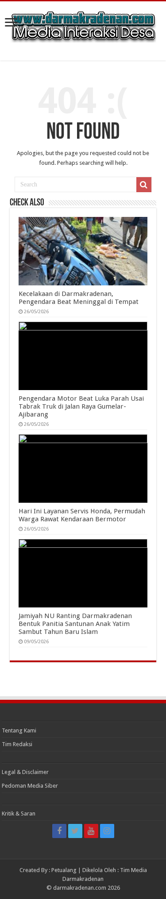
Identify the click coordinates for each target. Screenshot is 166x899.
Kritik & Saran (18, 813)
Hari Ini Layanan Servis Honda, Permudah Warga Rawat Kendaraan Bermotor (82, 515)
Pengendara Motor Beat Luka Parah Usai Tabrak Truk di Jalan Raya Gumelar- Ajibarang (81, 406)
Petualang (64, 870)
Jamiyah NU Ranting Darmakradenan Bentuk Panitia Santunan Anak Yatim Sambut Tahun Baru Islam (75, 624)
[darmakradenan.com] (83, 24)
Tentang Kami (19, 730)
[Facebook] (59, 831)
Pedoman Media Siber (30, 785)
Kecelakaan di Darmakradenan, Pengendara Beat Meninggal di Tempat (79, 298)
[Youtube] (91, 831)
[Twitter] (75, 831)
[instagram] (107, 831)
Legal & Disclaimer (25, 772)
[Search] (143, 184)
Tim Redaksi (17, 744)
